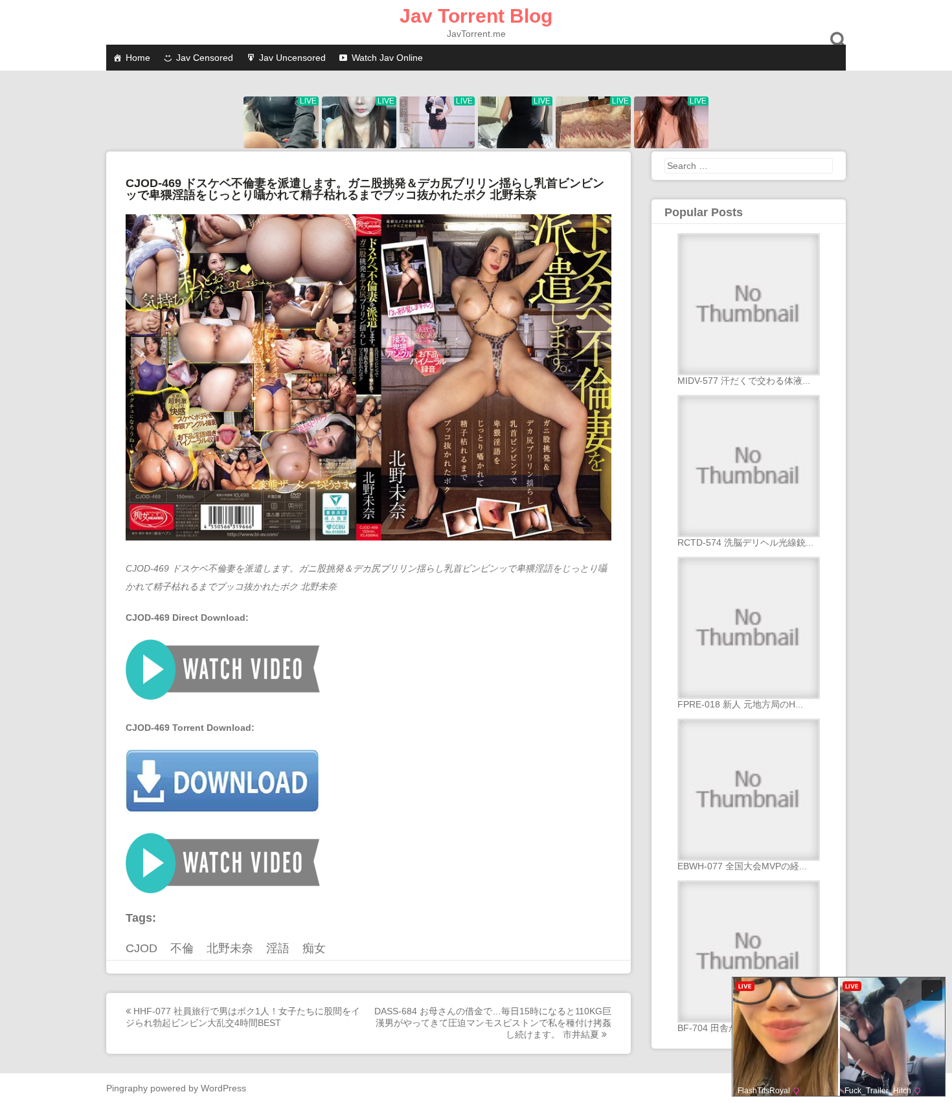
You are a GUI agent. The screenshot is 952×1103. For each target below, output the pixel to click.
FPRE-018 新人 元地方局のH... (740, 704)
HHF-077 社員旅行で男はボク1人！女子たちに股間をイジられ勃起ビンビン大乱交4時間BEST (243, 1017)
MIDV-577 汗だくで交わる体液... (743, 380)
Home (138, 57)
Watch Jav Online (387, 57)
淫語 (277, 948)
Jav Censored (204, 57)
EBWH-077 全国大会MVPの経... (742, 866)
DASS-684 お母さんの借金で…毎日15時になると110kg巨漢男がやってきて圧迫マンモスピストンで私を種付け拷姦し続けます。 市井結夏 (492, 1023)
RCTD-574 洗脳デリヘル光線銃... (745, 542)
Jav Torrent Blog (476, 16)
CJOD (141, 948)
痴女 (314, 948)
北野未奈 (230, 948)
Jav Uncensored (292, 57)
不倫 (182, 948)
